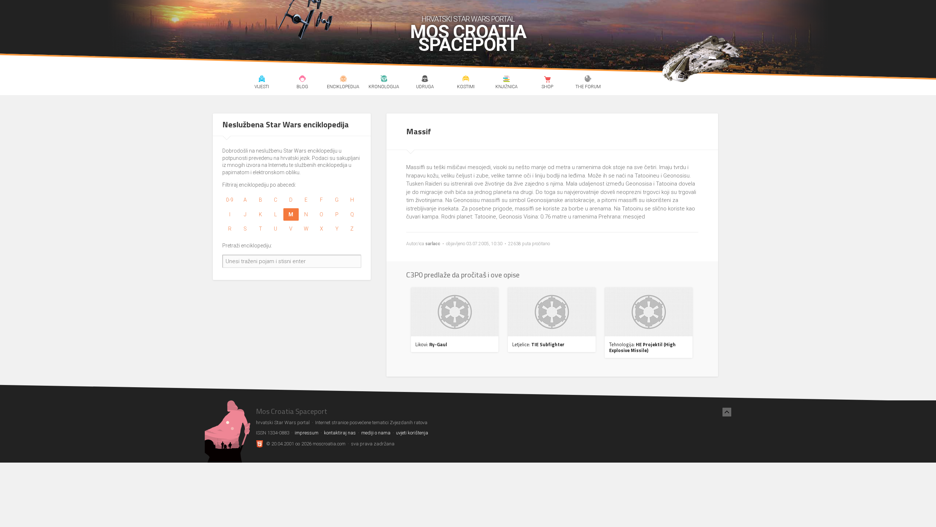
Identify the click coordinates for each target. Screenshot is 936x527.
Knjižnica (506, 79)
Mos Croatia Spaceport (468, 38)
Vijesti (262, 79)
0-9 (229, 200)
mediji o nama (375, 433)
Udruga (425, 79)
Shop (547, 79)
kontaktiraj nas (340, 433)
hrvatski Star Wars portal (468, 19)
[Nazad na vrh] (726, 412)
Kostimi (466, 79)
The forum (588, 79)
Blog (302, 79)
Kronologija (384, 79)
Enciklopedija (343, 79)
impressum (306, 433)
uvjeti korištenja (412, 433)
